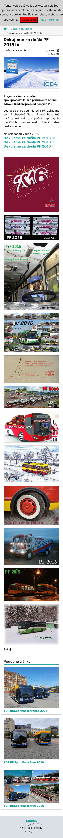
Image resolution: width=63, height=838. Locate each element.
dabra (50, 50)
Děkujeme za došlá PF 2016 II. (29, 142)
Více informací (49, 19)
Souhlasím (29, 19)
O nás (14, 28)
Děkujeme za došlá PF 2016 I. (29, 146)
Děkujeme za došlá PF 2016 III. (30, 138)
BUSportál (27, 28)
